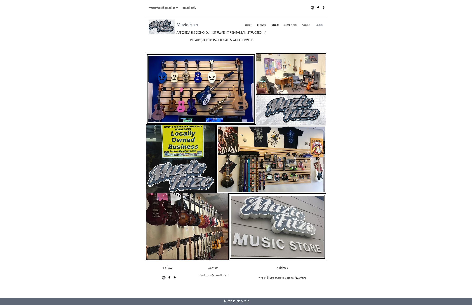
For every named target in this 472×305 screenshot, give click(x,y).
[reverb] (164, 278)
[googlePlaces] (323, 8)
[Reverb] (312, 8)
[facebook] (318, 8)
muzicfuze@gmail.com (163, 7)
